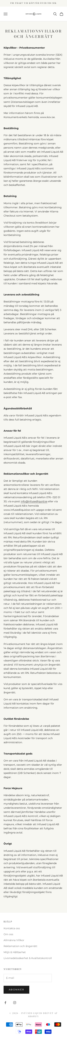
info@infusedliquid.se (34, 501)
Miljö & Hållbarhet (15, 952)
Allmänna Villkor (14, 940)
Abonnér (16, 989)
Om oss (8, 934)
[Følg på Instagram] (14, 1002)
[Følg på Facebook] (5, 1002)
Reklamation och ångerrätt (20, 946)
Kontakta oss (12, 928)
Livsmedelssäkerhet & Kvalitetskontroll (28, 958)
